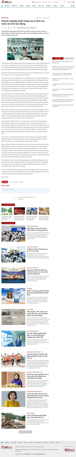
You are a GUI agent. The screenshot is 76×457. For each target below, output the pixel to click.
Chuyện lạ (48, 5)
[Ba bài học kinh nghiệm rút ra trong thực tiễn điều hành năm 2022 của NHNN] (13, 380)
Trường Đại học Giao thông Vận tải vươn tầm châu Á (6, 218)
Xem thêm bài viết (25, 432)
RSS (74, 5)
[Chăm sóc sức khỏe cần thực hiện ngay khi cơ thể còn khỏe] (44, 211)
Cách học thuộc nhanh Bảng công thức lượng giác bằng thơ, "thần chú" (62, 74)
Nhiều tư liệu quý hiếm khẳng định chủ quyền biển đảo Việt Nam (38, 293)
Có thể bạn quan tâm (8, 204)
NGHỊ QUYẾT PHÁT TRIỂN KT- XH (34, 352)
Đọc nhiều (57, 58)
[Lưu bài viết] (14, 28)
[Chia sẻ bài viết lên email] (8, 28)
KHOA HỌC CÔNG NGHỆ (32, 226)
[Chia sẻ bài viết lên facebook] (2, 28)
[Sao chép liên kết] (11, 28)
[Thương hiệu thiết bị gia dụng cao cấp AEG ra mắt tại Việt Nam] (19, 211)
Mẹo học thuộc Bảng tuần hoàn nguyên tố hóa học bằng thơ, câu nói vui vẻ (62, 95)
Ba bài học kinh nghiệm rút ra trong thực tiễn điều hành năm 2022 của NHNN (38, 376)
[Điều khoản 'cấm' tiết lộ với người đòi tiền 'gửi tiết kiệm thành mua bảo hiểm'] (13, 317)
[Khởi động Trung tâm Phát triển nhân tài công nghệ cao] (31, 211)
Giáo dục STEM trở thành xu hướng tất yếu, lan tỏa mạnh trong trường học (37, 272)
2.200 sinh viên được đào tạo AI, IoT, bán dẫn (37, 250)
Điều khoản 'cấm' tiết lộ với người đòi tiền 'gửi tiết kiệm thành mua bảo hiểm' (37, 313)
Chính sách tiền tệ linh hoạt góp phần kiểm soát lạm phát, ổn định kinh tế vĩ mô (38, 396)
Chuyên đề (4, 18)
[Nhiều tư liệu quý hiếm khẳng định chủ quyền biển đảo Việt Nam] (13, 296)
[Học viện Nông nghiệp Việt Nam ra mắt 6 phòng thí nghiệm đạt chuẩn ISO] (13, 339)
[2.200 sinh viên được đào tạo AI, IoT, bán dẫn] (13, 254)
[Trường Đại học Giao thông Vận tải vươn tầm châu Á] (6, 211)
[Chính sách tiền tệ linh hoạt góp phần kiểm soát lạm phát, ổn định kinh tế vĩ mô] (13, 399)
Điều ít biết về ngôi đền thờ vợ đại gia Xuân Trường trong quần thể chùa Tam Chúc (63, 100)
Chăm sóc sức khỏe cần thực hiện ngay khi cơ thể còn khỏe (44, 218)
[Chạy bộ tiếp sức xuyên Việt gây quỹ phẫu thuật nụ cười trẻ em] (13, 359)
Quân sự (55, 5)
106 (57, 106)
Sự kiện (62, 5)
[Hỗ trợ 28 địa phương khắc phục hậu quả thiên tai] (13, 421)
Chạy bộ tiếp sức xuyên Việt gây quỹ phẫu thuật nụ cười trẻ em (37, 356)
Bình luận (5, 182)
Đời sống (7, 5)
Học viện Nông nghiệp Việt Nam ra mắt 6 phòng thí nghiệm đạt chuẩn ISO (36, 335)
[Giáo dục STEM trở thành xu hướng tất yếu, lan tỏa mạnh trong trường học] (13, 275)
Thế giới (21, 5)
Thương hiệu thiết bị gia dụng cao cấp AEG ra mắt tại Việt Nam (19, 218)
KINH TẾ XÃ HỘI (30, 413)
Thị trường (14, 5)
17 (70, 75)
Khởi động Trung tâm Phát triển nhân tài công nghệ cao (31, 218)
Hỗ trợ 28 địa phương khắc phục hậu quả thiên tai (37, 416)
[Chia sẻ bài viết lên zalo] (5, 28)
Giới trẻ (34, 5)
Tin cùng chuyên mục (8, 223)
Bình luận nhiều (69, 58)
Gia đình (28, 5)
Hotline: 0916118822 (48, 2)
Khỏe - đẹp (41, 5)
